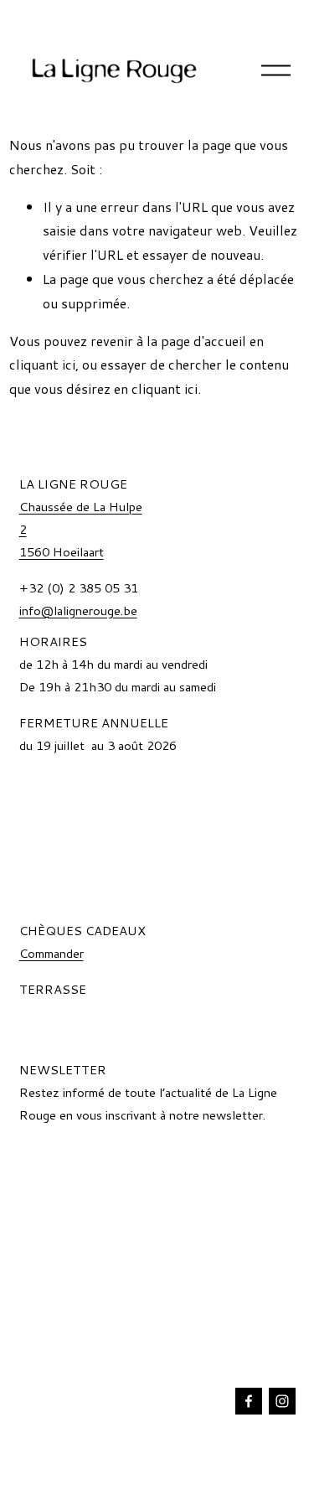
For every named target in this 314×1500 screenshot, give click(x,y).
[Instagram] (282, 1401)
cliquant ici (42, 364)
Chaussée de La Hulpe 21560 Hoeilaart (80, 529)
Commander (51, 953)
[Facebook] (248, 1401)
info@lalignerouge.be (78, 610)
